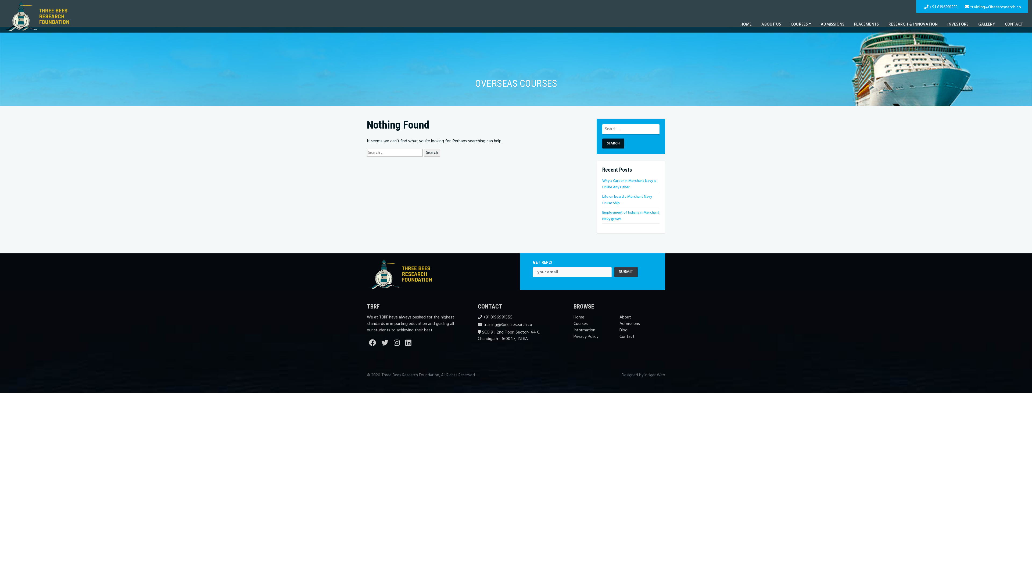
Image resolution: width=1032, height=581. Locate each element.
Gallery (986, 24)
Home (746, 24)
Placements (866, 24)
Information (584, 330)
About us (771, 24)
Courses (799, 24)
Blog (623, 330)
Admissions (832, 24)
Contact (1014, 24)
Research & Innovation (913, 24)
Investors (958, 24)
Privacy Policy (586, 336)
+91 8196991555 (943, 7)
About (625, 317)
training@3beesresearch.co (995, 7)
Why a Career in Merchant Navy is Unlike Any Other (629, 184)
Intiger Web (654, 375)
